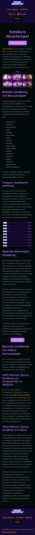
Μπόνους (12, 14)
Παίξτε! (17, 19)
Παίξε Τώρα (17, 340)
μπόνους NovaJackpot (21, 395)
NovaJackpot (7, 49)
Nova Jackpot (12, 9)
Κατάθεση (24, 9)
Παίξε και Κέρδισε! (17, 43)
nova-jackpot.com (9, 532)
